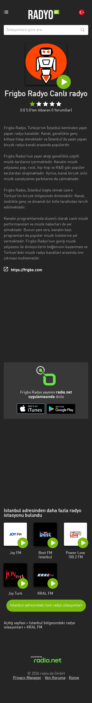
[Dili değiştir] (81, 12)
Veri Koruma (55, 678)
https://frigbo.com (26, 270)
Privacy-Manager (27, 678)
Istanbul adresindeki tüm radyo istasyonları (46, 605)
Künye (74, 678)
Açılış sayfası (14, 623)
